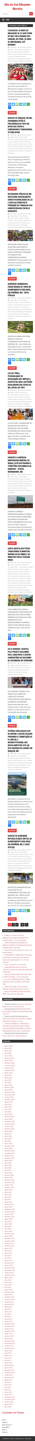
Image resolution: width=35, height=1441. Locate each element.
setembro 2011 (9, 1377)
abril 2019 (7, 1258)
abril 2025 (7, 1082)
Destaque (14, 52)
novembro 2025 (9, 1065)
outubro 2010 (8, 1402)
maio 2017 (7, 1314)
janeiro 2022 (8, 1177)
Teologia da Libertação (25, 61)
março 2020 (8, 1231)
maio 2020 (7, 1226)
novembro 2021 (9, 1182)
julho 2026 (7, 1048)
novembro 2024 (9, 1095)
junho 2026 (8, 1051)
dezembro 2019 (9, 1238)
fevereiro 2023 (9, 1146)
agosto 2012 (8, 1351)
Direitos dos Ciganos (24, 578)
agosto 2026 (8, 1046)
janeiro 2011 (8, 1394)
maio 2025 (7, 1080)
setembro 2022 (9, 1158)
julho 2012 (7, 1353)
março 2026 (8, 1056)
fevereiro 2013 (9, 1336)
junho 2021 (8, 1195)
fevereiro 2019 (9, 1263)
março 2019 (8, 1260)
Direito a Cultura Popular (15, 220)
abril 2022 (7, 1170)
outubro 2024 (8, 1097)
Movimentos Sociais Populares (17, 59)
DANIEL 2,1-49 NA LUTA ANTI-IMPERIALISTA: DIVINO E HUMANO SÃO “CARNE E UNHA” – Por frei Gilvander (15, 937)
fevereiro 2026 (9, 1058)
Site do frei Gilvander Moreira (17, 6)
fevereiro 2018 (9, 1292)
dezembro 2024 (9, 1092)
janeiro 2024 (8, 1119)
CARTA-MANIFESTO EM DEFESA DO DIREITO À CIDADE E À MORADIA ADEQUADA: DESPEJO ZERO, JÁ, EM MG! (17, 945)
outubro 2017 (8, 1302)
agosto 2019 (8, 1248)
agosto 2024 (8, 1102)
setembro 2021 (9, 1187)
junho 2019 (8, 1253)
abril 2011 (7, 1390)
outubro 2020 (8, 1214)
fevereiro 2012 (9, 1365)
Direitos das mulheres (18, 576)
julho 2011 (7, 1382)
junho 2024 (8, 1107)
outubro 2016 (8, 1329)
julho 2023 (7, 1134)
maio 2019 (7, 1255)
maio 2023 (7, 1138)
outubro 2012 (8, 1346)
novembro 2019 (9, 1241)
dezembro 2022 (9, 1151)
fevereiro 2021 (9, 1204)
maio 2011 (7, 1387)
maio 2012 (7, 1358)
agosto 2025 (8, 1073)
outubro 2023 (8, 1126)
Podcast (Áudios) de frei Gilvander (18, 314)
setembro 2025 (9, 1070)
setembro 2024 (9, 1099)
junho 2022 (8, 1165)
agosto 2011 (8, 1380)
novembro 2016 (9, 1326)
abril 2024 (7, 1112)
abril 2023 (7, 1141)
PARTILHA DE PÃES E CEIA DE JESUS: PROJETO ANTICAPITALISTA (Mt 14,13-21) (17, 1011)
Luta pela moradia (13, 401)
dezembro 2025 (9, 1063)
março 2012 (8, 1363)
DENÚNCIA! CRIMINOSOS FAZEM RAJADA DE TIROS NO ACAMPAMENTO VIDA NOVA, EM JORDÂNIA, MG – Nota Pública (19, 289)
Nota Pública (28, 148)
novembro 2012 (9, 1343)
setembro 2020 (9, 1216)
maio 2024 (7, 1109)
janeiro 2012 (8, 1368)
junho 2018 (8, 1282)
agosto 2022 (8, 1160)
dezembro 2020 (9, 1209)
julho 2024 (7, 1104)
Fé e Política (27, 399)
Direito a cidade (24, 218)
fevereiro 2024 (9, 1117)
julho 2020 (7, 1221)
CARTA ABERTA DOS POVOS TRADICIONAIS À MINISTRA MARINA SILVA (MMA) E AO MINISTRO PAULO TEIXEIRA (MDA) (19, 554)
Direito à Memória (23, 52)
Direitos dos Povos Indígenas (17, 581)
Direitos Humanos (22, 54)
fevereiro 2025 (9, 1087)
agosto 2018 (8, 1277)
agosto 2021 (8, 1190)
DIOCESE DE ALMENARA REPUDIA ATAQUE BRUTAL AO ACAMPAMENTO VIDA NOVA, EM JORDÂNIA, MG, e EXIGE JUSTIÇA (20, 841)
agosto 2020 (8, 1219)
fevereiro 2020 (9, 1234)
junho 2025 (8, 1078)
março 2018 (8, 1290)
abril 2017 (7, 1316)
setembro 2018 (9, 1275)
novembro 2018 (9, 1270)
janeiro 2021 (8, 1207)
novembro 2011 (9, 1372)
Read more (12, 113)
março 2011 (8, 1392)
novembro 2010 (9, 1399)
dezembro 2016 (9, 1324)
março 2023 (8, 1143)
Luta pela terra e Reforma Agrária (18, 585)
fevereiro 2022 (9, 1175)
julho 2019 (7, 1251)
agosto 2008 (8, 1404)
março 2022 (8, 1173)
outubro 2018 (8, 1273)
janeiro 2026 (8, 1060)
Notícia (15, 61)
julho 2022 (7, 1163)
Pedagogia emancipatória (16, 151)
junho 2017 (8, 1312)
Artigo (12, 137)
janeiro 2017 (8, 1321)
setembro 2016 (9, 1331)
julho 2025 (7, 1075)
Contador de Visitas (13, 1412)
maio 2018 (7, 1285)
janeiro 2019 (8, 1265)
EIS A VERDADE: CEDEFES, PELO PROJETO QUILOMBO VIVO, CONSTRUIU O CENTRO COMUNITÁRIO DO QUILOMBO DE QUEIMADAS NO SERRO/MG (20, 655)
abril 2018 (7, 1287)
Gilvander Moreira (25, 47)
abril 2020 (7, 1229)
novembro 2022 (9, 1153)
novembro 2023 (9, 1124)
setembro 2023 (9, 1129)
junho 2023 (8, 1136)
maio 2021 (7, 1197)
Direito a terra (12, 54)
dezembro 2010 (9, 1397)
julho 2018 (7, 1280)
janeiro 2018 (8, 1294)
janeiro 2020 (8, 1236)
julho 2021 (7, 1192)
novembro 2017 (9, 1299)
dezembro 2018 (9, 1268)
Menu (8, 20)
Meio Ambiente (19, 148)
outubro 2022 (8, 1156)
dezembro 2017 (9, 1297)
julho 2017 (7, 1309)
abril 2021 (7, 1199)
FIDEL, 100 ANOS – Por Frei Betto (15, 965)
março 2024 (8, 1114)
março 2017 (8, 1319)
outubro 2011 (8, 1375)
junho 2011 (8, 1385)
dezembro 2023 (9, 1121)
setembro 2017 (9, 1304)
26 (22, 925)
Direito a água (23, 139)
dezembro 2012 (9, 1341)
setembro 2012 (9, 1348)
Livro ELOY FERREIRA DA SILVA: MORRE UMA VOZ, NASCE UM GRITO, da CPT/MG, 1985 (16, 981)
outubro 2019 (8, 1243)
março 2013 (8, 1333)
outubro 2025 (8, 1068)
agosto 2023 (8, 1131)
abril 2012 (7, 1360)
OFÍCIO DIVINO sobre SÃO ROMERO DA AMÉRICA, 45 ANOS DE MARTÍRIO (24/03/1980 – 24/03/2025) (17, 1028)
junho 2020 (8, 1224)
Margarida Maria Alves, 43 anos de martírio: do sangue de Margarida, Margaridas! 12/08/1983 (17, 969)
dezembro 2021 (9, 1180)
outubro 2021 (8, 1185)
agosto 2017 (8, 1307)
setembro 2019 (9, 1246)
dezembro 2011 (9, 1370)
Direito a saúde (12, 144)
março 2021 (8, 1202)
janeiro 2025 (8, 1090)
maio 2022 (7, 1168)
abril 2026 (7, 1053)
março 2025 (8, 1085)
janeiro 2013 (8, 1338)
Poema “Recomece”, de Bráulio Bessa (14, 1036)
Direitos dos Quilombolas (16, 670)
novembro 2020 (9, 1212)
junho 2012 (8, 1355)
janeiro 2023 (8, 1148)
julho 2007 (7, 1407)
